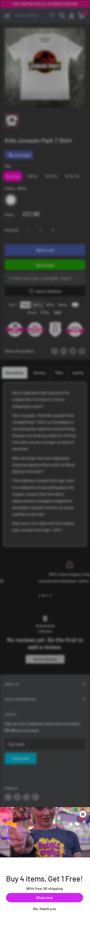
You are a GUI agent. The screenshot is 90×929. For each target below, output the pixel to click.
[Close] (82, 814)
